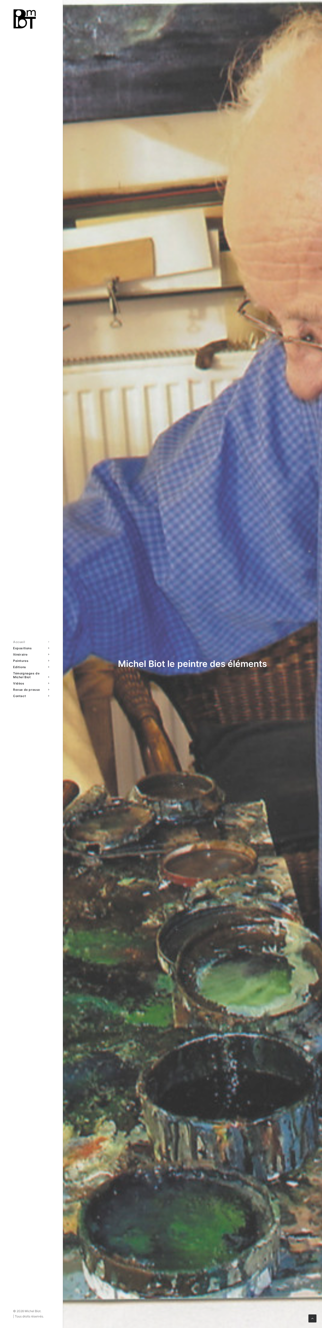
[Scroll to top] (312, 1318)
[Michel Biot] (31, 19)
